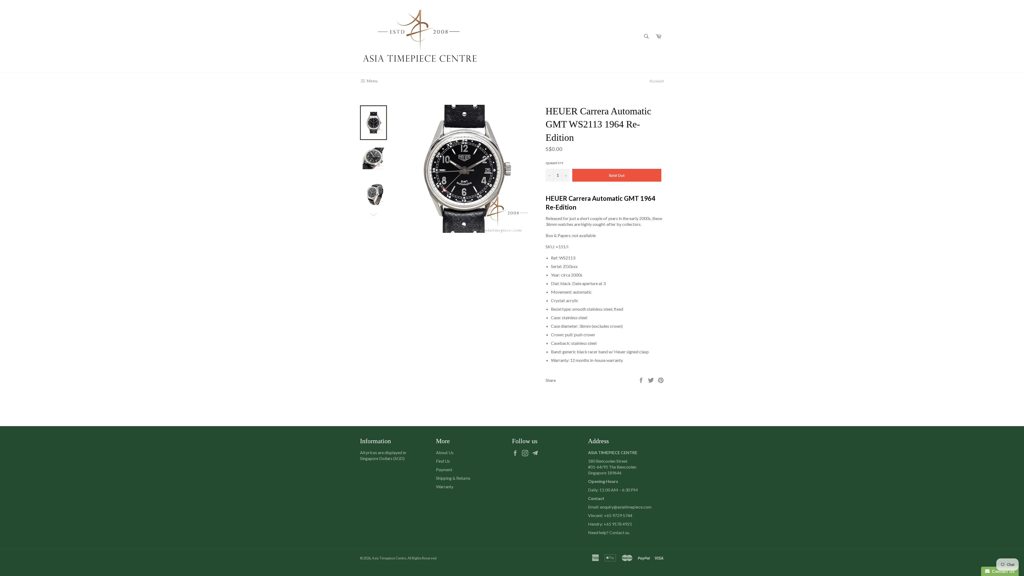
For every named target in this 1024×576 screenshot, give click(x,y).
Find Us (443, 460)
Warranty (444, 486)
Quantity (554, 163)
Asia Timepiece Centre (389, 558)
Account (657, 81)
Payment (444, 469)
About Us (445, 452)
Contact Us (1002, 571)
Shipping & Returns (453, 478)
